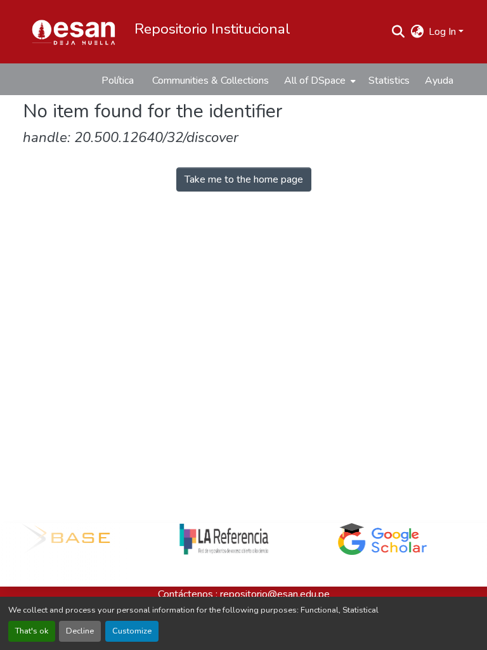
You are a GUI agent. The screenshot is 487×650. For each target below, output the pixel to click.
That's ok (31, 631)
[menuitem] (319, 80)
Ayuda (439, 81)
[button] (73, 31)
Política (117, 81)
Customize (132, 631)
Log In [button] (443, 32)
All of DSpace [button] (315, 81)
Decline (80, 631)
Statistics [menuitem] (389, 81)
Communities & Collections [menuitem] (210, 81)
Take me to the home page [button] (244, 179)
